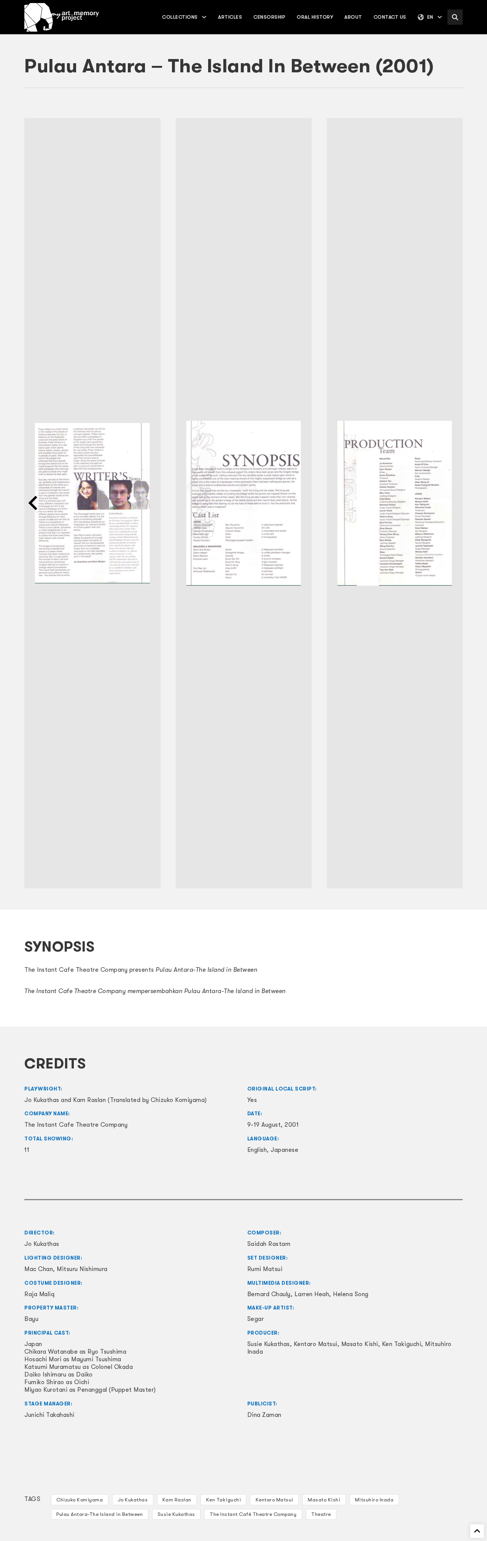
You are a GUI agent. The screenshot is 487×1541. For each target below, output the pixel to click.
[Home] (61, 17)
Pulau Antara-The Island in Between (99, 1514)
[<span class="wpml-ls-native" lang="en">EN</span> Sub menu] (439, 16)
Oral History (315, 17)
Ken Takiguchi (223, 1500)
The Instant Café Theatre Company (253, 1514)
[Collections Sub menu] (204, 16)
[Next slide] (453, 503)
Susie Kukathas (176, 1514)
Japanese (284, 1150)
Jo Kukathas (133, 1500)
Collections (180, 17)
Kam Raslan (176, 1500)
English (257, 1150)
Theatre (321, 1514)
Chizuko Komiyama (79, 1500)
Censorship (269, 17)
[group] (92, 503)
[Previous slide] (33, 503)
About (353, 17)
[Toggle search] (455, 17)
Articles (230, 17)
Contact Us (390, 17)
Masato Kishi (324, 1500)
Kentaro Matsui (274, 1500)
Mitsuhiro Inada (374, 1500)
